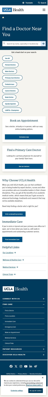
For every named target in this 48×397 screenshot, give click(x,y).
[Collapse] (43, 304)
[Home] (3, 17)
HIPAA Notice (10, 374)
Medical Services (9, 267)
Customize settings (17, 390)
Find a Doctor (9, 310)
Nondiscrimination (36, 374)
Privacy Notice (22, 374)
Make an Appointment (12, 332)
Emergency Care (10, 327)
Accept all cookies (35, 391)
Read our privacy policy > (34, 385)
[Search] (43, 43)
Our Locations (8, 252)
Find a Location (10, 316)
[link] (11, 366)
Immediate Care (10, 321)
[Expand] (43, 299)
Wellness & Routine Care (12, 260)
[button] (27, 2)
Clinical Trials (8, 274)
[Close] (42, 377)
